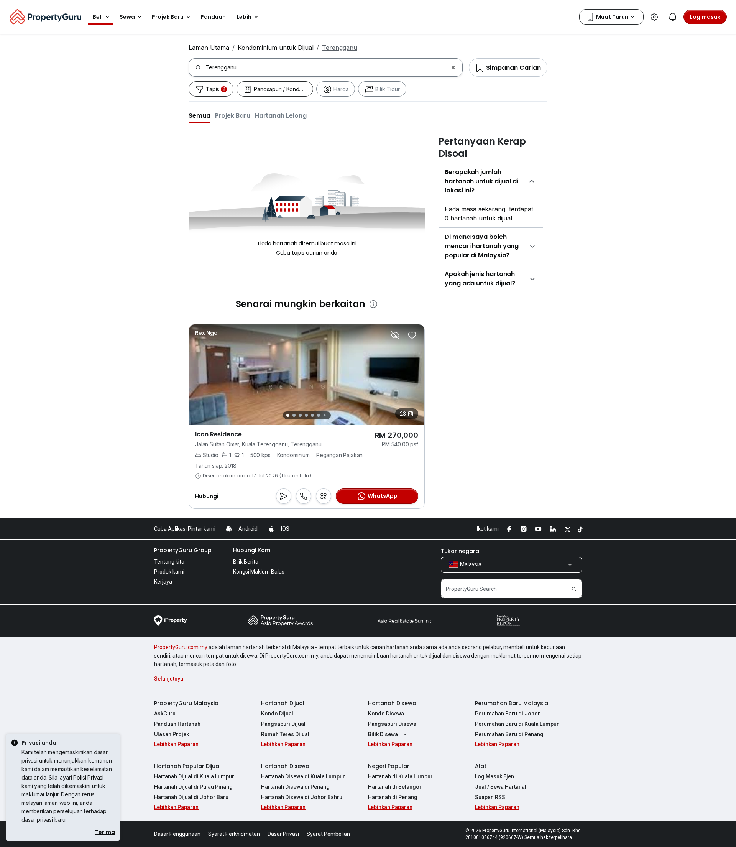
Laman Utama (209, 47)
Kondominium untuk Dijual (276, 47)
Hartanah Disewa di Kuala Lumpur (303, 776)
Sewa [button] (127, 17)
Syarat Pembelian (328, 834)
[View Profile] (206, 333)
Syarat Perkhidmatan (234, 834)
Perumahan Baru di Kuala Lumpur (517, 724)
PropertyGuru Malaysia (186, 703)
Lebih (244, 17)
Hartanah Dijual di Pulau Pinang (193, 787)
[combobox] (326, 67)
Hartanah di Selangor (395, 787)
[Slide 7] (324, 415)
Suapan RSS (490, 797)
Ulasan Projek (171, 734)
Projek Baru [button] (168, 17)
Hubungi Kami (252, 550)
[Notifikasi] (672, 17)
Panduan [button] (213, 17)
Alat (480, 766)
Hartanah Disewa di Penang (295, 787)
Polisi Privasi (88, 777)
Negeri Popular (388, 766)
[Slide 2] (294, 415)
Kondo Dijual (277, 713)
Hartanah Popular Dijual (187, 766)
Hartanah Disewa (392, 703)
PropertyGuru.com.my (180, 647)
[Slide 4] (306, 415)
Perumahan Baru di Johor (507, 713)
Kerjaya (163, 582)
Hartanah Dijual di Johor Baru (191, 797)
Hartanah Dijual (282, 703)
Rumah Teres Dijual (285, 734)
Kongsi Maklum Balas (258, 572)
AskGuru (165, 713)
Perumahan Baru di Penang (509, 734)
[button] (199, 115)
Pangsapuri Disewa (392, 724)
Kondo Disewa (386, 713)
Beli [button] (98, 17)
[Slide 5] (312, 415)
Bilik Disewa (383, 734)
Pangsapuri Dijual (283, 724)
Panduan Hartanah (177, 724)
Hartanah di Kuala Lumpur (400, 776)
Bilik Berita (245, 562)
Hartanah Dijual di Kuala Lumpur (194, 776)
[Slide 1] (287, 415)
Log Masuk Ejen (494, 776)
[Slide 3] (300, 415)
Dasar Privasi (283, 834)
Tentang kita (169, 562)
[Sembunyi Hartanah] (395, 335)
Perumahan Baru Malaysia (511, 703)
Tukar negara (460, 551)
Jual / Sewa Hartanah (501, 787)
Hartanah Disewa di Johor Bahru (301, 797)
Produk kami (169, 572)
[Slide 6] (318, 415)
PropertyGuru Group (183, 550)
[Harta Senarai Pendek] (412, 335)
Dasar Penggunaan (177, 834)
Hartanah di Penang (392, 797)
